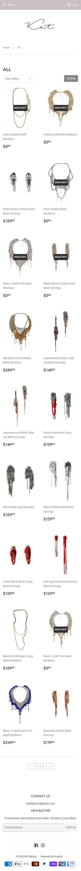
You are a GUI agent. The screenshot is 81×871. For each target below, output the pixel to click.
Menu (11, 4)
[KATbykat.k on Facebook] (36, 846)
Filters (71, 78)
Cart (75, 4)
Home (6, 47)
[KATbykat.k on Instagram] (43, 846)
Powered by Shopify (51, 856)
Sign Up (70, 827)
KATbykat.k (30, 856)
